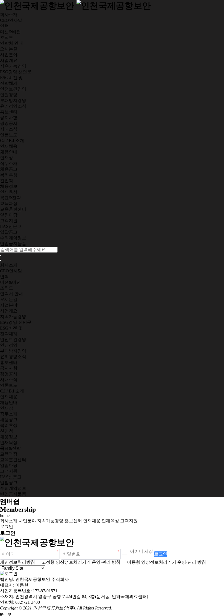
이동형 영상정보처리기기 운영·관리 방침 (164, 562)
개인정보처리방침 (17, 562)
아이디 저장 (141, 551)
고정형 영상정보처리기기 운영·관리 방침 (78, 562)
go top (5, 613)
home (5, 515)
